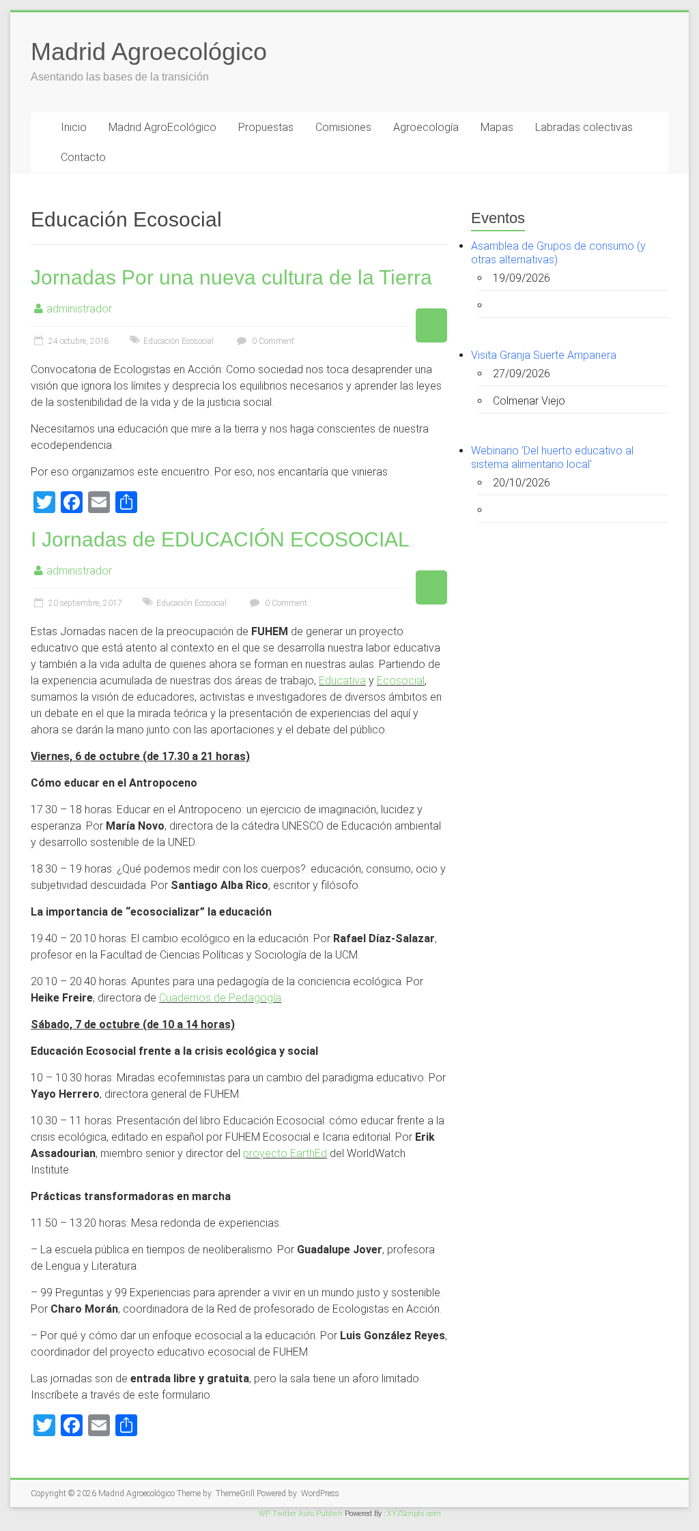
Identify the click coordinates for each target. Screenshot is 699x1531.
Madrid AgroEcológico (162, 127)
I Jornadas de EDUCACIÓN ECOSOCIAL (220, 539)
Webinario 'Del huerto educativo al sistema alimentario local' (552, 457)
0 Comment (272, 341)
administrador (79, 308)
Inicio (74, 127)
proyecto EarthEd (285, 1153)
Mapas (497, 127)
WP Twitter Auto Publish (301, 1513)
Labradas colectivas (584, 127)
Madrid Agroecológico (149, 51)
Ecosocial (401, 680)
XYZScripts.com (414, 1513)
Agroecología (426, 127)
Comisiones (343, 127)
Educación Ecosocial (178, 341)
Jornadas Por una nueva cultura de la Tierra (231, 277)
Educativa (342, 680)
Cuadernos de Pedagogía (220, 997)
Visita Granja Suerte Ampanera (543, 355)
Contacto (83, 157)
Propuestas (266, 127)
